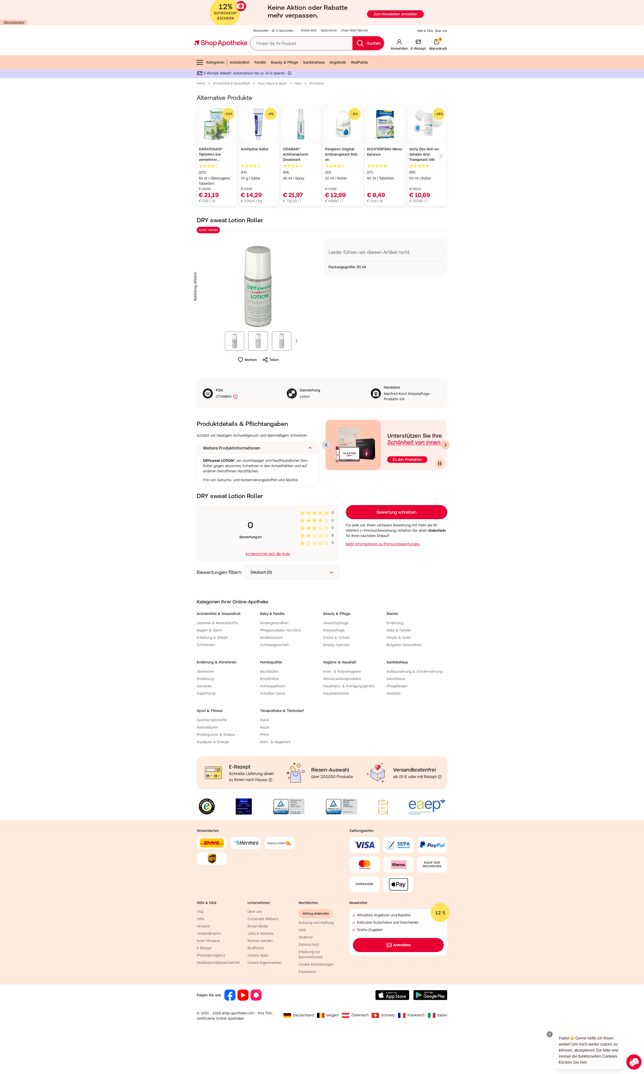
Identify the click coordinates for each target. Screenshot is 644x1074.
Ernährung (395, 623)
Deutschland (303, 1015)
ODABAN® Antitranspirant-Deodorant (296, 154)
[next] (440, 156)
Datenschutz (309, 945)
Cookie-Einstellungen (316, 964)
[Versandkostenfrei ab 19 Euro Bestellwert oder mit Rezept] (440, 777)
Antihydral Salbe (254, 149)
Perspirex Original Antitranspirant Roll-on (341, 154)
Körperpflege (334, 630)
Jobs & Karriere (260, 933)
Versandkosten (209, 933)
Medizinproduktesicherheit (218, 963)
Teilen (274, 360)
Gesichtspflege (335, 623)
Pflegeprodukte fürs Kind (280, 630)
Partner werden (260, 941)
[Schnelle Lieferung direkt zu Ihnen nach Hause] (270, 780)
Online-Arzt (308, 30)
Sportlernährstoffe (212, 720)
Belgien (333, 1015)
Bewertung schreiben (396, 512)
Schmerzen (206, 645)
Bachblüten (269, 671)
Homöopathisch (273, 686)
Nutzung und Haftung (316, 923)
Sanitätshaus (314, 62)
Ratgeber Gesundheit (404, 645)
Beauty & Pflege (284, 62)
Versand (203, 926)
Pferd (264, 735)
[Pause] (439, 463)
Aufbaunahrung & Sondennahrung (414, 671)
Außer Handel (208, 230)
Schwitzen (316, 83)
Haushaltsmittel (336, 693)
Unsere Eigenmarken (264, 963)
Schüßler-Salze (273, 693)
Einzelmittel (269, 679)
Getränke (204, 686)
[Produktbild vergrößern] (258, 287)
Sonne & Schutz (336, 638)
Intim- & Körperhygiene (342, 671)
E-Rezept (204, 948)
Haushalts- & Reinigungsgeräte (349, 686)
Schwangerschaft (274, 645)
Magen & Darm (209, 630)
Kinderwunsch (271, 638)
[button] (258, 448)
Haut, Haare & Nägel (272, 83)
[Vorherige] (326, 445)
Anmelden (402, 945)
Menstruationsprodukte (342, 679)
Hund (264, 720)
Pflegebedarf (397, 686)
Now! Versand (208, 941)
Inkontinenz (396, 679)
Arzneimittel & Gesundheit (231, 83)
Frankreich (416, 1015)
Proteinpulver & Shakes (216, 735)
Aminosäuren (207, 727)
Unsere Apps (258, 955)
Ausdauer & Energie (213, 742)
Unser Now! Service (354, 30)
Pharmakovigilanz (211, 955)
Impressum (307, 972)
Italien (442, 1015)
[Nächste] (445, 445)
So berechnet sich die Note (268, 554)
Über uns (441, 31)
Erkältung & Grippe (212, 638)
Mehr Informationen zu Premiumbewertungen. (383, 544)
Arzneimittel (240, 62)
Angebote (338, 62)
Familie (260, 62)
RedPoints (359, 62)
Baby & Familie (399, 630)
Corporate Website (263, 919)
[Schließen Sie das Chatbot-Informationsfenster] (550, 1034)
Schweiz (388, 1015)
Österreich (360, 1015)
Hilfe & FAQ (425, 31)
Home (201, 83)
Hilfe (200, 919)
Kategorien (215, 62)
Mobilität (394, 693)
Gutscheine (329, 30)
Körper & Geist (399, 638)
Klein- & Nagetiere (275, 742)
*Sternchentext (13, 22)
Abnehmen (205, 671)
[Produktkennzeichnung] (235, 396)
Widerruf (306, 937)
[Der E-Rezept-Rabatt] (290, 74)
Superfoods (206, 693)
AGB (302, 930)
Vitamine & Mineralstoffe (217, 623)
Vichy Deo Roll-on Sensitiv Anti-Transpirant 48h (424, 154)
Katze (264, 727)
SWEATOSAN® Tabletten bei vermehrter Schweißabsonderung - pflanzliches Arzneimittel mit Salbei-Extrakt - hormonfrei (217, 154)
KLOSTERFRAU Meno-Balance (385, 151)
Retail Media (258, 926)
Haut (298, 83)
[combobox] (291, 572)
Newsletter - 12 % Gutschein (273, 30)
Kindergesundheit (274, 623)
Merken (251, 360)
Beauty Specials (336, 645)
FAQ (200, 912)
